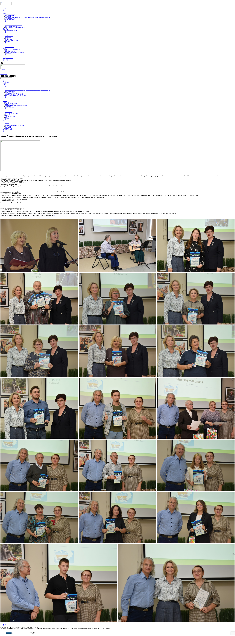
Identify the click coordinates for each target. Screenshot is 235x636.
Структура (7, 41)
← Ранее (5, 624)
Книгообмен (8, 54)
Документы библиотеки (10, 43)
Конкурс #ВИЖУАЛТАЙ (14, 138)
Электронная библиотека (10, 15)
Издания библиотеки (9, 19)
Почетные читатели (9, 47)
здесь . (54, 215)
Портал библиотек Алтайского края (12, 49)
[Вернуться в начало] (6, 4)
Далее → (5, 625)
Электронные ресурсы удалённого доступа (14, 20)
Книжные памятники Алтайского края (13, 25)
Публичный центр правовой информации (14, 21)
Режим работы (8, 37)
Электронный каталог (10, 14)
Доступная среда (8, 33)
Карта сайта (5, 60)
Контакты (7, 38)
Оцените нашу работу (10, 31)
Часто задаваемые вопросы (11, 30)
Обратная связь (3, 74)
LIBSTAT (7, 50)
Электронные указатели (10, 18)
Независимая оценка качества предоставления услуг (16, 32)
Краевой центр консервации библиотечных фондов (16, 52)
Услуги (4, 10)
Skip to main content (4, 1)
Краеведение (5, 59)
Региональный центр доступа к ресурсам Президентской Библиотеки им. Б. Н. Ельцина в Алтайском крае (27, 17)
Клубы (4, 11)
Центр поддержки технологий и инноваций (14, 24)
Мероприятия (8, 53)
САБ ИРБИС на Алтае (10, 51)
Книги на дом (6, 9)
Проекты (5, 28)
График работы (3, 70)
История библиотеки (9, 35)
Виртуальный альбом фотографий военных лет (15, 27)
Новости (21, 138)
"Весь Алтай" (8, 16)
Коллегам (5, 48)
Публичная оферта (9, 36)
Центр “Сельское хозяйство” (11, 26)
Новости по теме (8, 55)
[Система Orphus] (28, 633)
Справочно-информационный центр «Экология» (15, 22)
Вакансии (7, 45)
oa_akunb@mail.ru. (29, 629)
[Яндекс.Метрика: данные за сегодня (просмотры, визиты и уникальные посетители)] (16, 633)
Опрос (6, 42)
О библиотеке (6, 29)
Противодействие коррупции (11, 40)
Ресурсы (4, 13)
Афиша (4, 8)
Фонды (6, 44)
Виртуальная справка (4, 72)
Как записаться (8, 39)
